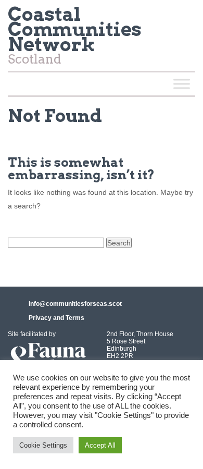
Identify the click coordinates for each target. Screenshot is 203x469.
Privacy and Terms (56, 318)
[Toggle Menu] (181, 84)
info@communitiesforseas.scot (75, 303)
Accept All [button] (100, 445)
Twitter (183, 18)
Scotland (75, 38)
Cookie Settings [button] (43, 445)
